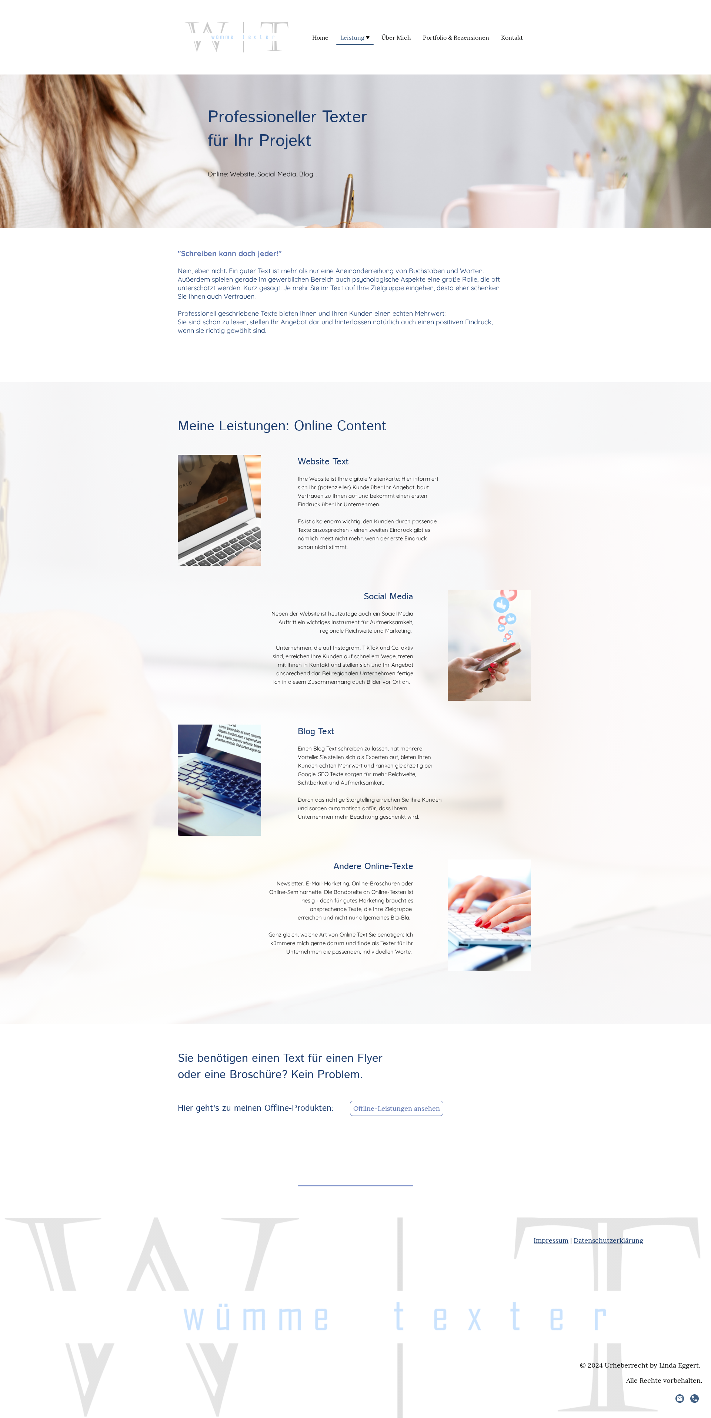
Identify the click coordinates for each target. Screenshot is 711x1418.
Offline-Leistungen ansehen (396, 1108)
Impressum (551, 1240)
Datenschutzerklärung (608, 1240)
